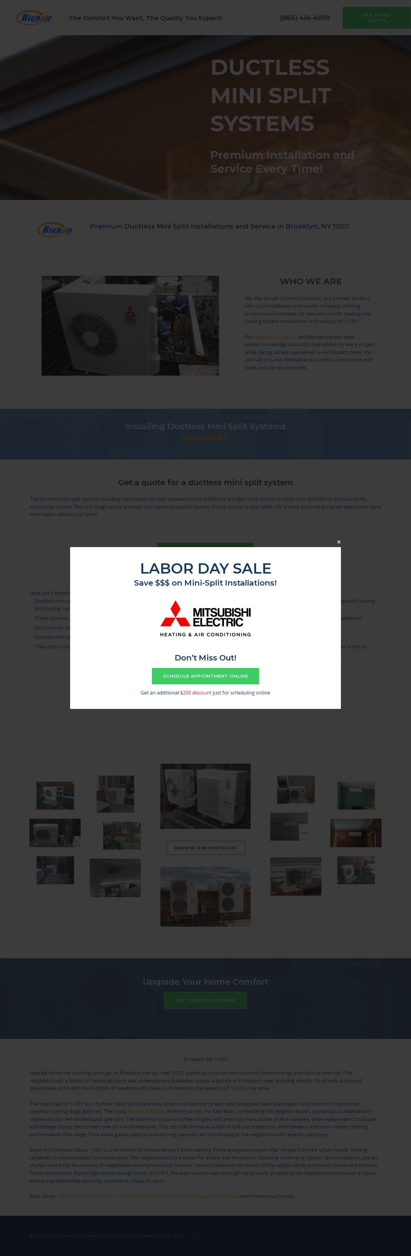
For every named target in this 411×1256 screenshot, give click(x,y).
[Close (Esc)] (205, 541)
